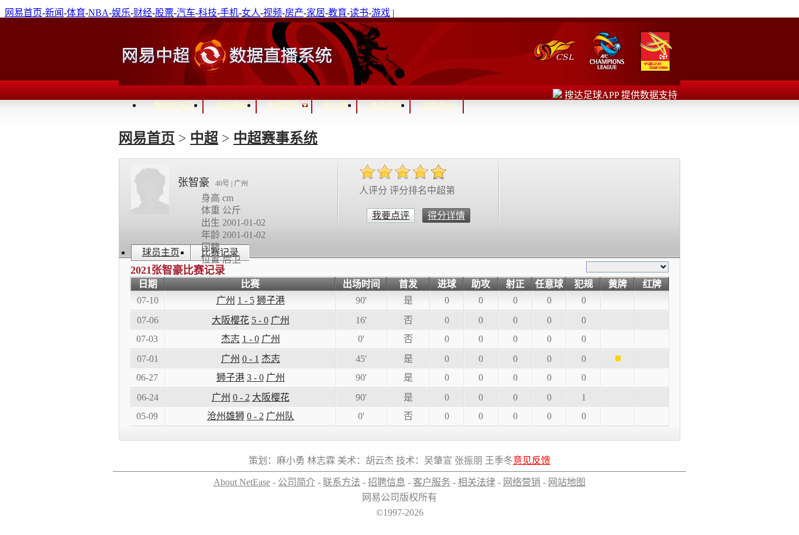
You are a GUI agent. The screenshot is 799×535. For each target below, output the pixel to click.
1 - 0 (250, 339)
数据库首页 (174, 105)
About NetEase (241, 482)
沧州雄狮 (225, 416)
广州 (225, 300)
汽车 (186, 13)
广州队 (280, 416)
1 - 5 (245, 300)
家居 (315, 13)
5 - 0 (260, 320)
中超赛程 (231, 105)
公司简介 (296, 482)
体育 (76, 13)
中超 (204, 138)
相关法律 (476, 482)
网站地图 (567, 482)
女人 (251, 13)
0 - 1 (250, 359)
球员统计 (385, 105)
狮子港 (271, 300)
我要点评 (390, 215)
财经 (142, 13)
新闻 (54, 13)
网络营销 (521, 482)
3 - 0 (255, 377)
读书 (359, 13)
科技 (207, 13)
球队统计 (438, 105)
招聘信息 (386, 482)
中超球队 (283, 105)
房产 (294, 13)
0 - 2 (241, 397)
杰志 (230, 339)
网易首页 (23, 13)
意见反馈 (531, 460)
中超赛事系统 (275, 138)
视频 (272, 13)
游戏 (380, 13)
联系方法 (341, 482)
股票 (164, 13)
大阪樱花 (230, 320)
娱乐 (121, 13)
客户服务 (431, 482)
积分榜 (336, 105)
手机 (229, 13)
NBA (98, 13)
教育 (337, 13)
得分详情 (446, 215)
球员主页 (161, 252)
